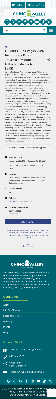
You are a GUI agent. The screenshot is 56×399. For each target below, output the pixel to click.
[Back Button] (6, 47)
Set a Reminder (28, 221)
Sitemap (43, 391)
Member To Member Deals (23, 233)
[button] (7, 22)
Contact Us (19, 235)
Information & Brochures (32, 235)
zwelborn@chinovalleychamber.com (27, 371)
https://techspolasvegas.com (20, 202)
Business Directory (13, 231)
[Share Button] (48, 60)
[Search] (44, 30)
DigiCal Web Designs (36, 394)
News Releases (26, 231)
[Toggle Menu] (51, 30)
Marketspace (38, 233)
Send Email (13, 214)
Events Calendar (40, 231)
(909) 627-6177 (16, 355)
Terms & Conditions (27, 391)
